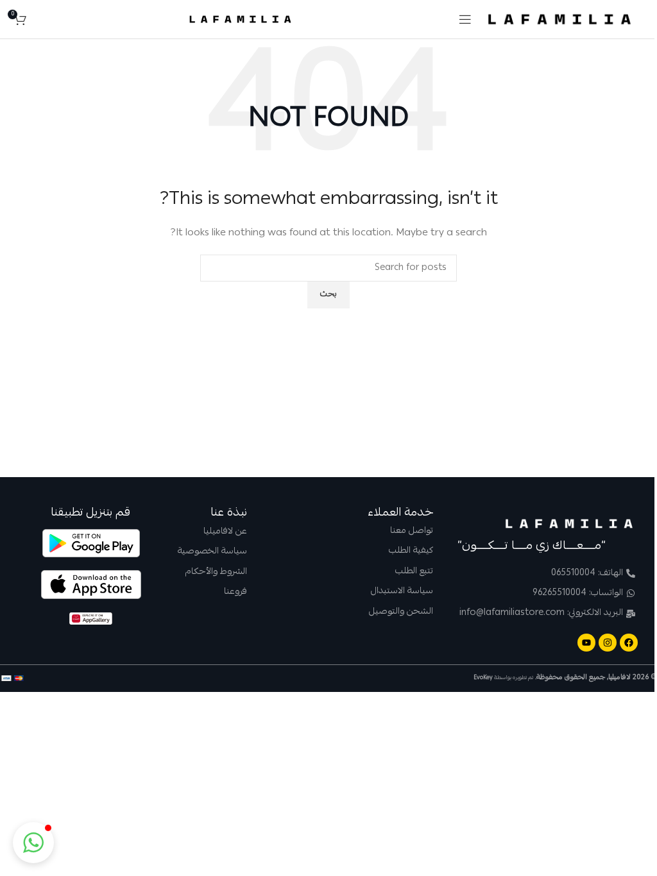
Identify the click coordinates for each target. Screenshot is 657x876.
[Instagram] (608, 643)
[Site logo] (559, 20)
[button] (33, 842)
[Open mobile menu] (465, 19)
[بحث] (39, 19)
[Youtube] (586, 643)
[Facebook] (629, 643)
